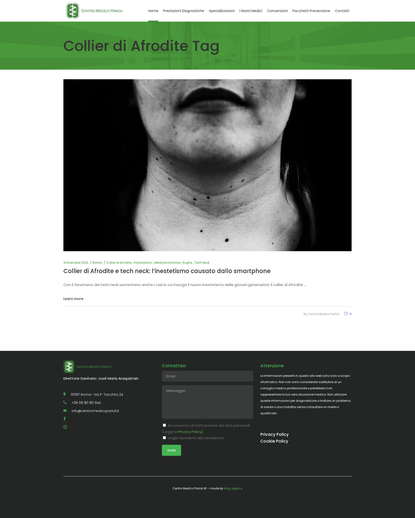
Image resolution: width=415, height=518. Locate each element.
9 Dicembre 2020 (75, 263)
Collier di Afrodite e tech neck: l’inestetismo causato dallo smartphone (167, 271)
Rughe (187, 263)
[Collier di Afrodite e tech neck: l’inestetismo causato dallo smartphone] (207, 165)
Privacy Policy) (190, 431)
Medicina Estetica (167, 263)
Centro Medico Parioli (323, 314)
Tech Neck (201, 263)
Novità (97, 263)
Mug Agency (233, 488)
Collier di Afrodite (119, 263)
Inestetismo (143, 263)
